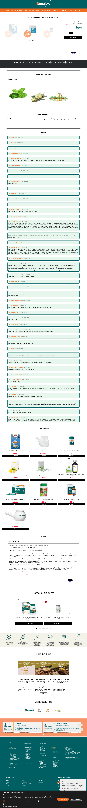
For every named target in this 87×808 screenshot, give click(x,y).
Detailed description (22, 62)
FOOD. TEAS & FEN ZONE (42, 767)
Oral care (54, 768)
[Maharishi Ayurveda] (48, 711)
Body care (16, 12)
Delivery (64, 10)
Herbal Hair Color (54, 755)
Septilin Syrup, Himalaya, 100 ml (71, 499)
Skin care (54, 757)
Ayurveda (24, 782)
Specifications (36, 62)
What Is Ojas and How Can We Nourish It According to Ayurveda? (61, 681)
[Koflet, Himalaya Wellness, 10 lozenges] (15, 490)
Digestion (42, 746)
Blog (80, 10)
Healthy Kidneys (43, 744)
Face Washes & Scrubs (55, 761)
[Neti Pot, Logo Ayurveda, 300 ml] (15, 514)
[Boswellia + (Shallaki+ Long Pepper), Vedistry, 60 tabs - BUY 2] (58, 608)
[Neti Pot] (43, 441)
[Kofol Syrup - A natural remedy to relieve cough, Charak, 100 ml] (71, 465)
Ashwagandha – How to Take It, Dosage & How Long (43, 681)
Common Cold (28, 749)
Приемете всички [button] (63, 799)
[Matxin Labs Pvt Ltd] (57, 711)
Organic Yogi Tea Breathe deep (15, 450)
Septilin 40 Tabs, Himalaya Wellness (71, 450)
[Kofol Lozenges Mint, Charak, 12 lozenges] (43, 465)
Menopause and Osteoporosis (12, 769)
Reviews (47, 62)
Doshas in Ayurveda (41, 761)
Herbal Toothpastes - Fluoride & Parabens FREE (71, 741)
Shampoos (55, 751)
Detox (26, 762)
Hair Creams (55, 753)
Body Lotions (67, 749)
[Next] (69, 613)
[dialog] (43, 799)
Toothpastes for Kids (69, 745)
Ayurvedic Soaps (68, 748)
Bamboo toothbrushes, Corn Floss (71, 757)
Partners (24, 785)
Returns (8, 783)
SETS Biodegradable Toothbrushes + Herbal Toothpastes (72, 759)
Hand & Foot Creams (69, 750)
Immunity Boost (28, 748)
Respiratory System (28, 747)
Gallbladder (42, 750)
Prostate (11, 763)
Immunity (27, 744)
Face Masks (55, 763)
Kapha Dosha (43, 764)
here (27, 574)
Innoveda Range (13, 757)
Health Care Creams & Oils (24, 12)
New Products (46, 10)
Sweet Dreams (28, 757)
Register (8, 782)
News (23, 787)
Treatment (55, 765)
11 (50, 628)
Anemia (41, 741)
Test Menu (40, 780)
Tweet (73, 53)
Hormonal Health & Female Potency (28, 741)
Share (74, 52)
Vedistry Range (13, 756)
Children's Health (27, 743)
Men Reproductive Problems (12, 765)
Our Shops (73, 10)
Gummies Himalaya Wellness (12, 760)
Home (7, 10)
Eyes (41, 757)
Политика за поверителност (27, 798)
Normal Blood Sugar (42, 754)
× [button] (85, 791)
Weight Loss (27, 761)
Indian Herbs (55, 754)
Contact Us (41, 782)
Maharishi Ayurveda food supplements (13, 753)
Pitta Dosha (42, 763)
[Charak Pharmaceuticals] (38, 711)
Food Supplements (12, 747)
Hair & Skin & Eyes (43, 755)
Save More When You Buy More (13, 744)
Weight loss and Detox (28, 759)
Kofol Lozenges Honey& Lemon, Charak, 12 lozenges (15, 475)
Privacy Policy (9, 787)
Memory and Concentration (27, 755)
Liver (41, 749)
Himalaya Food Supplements (12, 750)
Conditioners (55, 752)
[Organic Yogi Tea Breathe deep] (15, 441)
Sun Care (67, 754)
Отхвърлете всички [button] (76, 799)
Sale (10, 742)
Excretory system (43, 743)
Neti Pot (43, 450)
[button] (29, 806)
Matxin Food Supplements (15, 758)
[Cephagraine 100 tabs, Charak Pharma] (43, 490)
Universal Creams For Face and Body (72, 752)
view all (43, 693)
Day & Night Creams (54, 759)
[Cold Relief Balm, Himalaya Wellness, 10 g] (32, 38)
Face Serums (55, 762)
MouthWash (67, 744)
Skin (41, 758)
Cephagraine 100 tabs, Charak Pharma (43, 499)
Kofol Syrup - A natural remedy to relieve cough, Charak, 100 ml (71, 475)
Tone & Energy (28, 758)
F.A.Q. (7, 785)
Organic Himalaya (13, 751)
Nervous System (27, 753)
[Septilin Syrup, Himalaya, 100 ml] (71, 490)
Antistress (27, 756)
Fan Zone (54, 741)
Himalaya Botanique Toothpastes (71, 743)
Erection (11, 766)
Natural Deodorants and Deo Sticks (72, 753)
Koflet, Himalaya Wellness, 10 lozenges (15, 499)
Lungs (26, 751)
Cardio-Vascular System (29, 763)
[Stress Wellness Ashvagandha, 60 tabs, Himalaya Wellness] (29, 608)
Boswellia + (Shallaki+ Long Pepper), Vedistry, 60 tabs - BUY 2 (58, 618)
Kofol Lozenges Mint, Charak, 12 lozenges (43, 475)
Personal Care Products (9, 12)
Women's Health (12, 767)
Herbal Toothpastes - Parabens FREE (72, 742)
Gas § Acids (42, 748)
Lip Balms (55, 764)
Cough (26, 745)
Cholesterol (27, 765)
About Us (24, 780)
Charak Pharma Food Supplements (13, 755)
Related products (58, 62)
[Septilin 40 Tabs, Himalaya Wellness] (71, 441)
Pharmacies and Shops (27, 783)
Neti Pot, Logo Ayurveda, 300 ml (15, 523)
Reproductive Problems (14, 770)
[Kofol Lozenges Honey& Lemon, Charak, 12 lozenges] (15, 465)
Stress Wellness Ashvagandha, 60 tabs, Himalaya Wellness (29, 618)
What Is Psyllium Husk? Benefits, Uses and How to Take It (26, 681)
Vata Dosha (42, 762)
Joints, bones (42, 751)
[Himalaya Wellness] (29, 711)
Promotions (56, 10)
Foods (54, 742)
